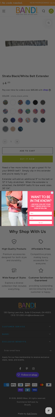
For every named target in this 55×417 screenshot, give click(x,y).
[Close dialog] (52, 192)
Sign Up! (40, 222)
